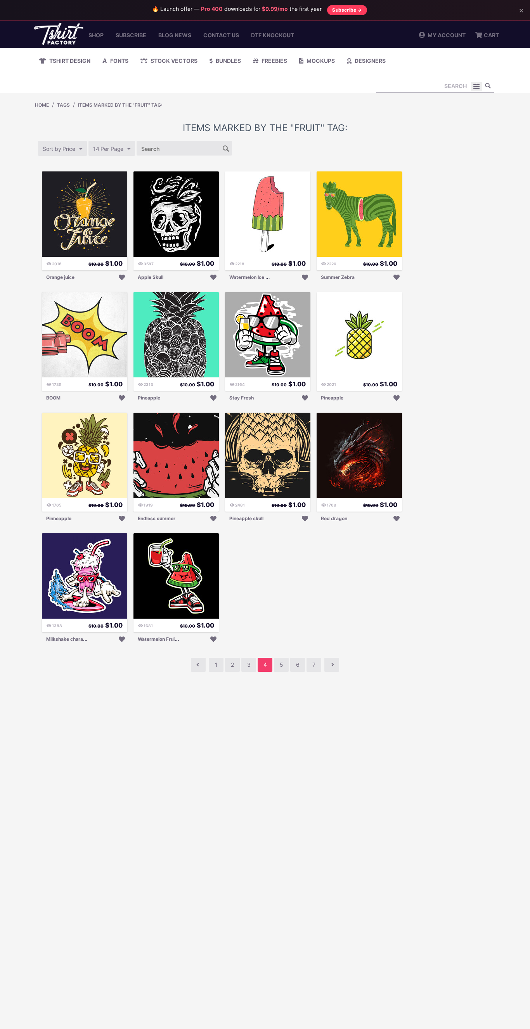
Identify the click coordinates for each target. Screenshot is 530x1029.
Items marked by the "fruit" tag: (120, 105)
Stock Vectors (173, 60)
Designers (369, 60)
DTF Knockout (272, 35)
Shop (96, 35)
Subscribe (131, 35)
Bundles (228, 60)
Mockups (320, 60)
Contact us (221, 35)
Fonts (118, 60)
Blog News (174, 35)
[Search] (488, 86)
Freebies (273, 60)
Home (42, 105)
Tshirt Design (69, 60)
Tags (63, 105)
